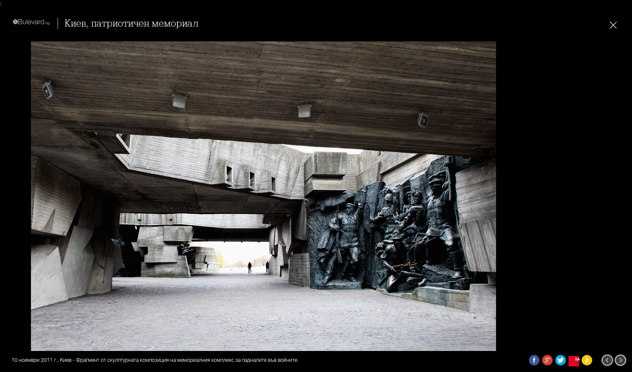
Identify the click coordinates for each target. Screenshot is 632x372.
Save (577, 359)
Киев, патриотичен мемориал (131, 23)
